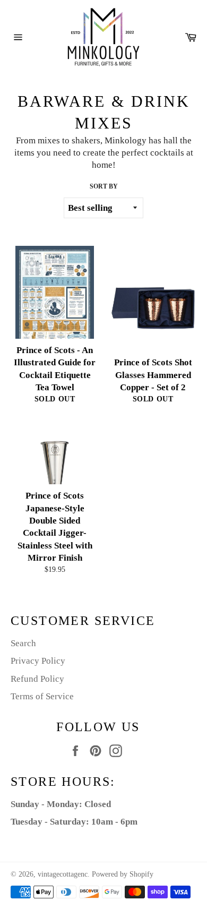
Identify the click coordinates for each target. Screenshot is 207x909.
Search (23, 643)
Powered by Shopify (122, 874)
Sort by (104, 186)
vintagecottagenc (63, 874)
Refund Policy (37, 679)
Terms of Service (42, 696)
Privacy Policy (38, 661)
